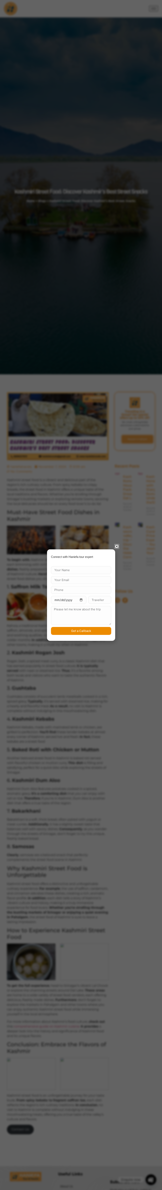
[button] (117, 546)
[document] (81, 595)
